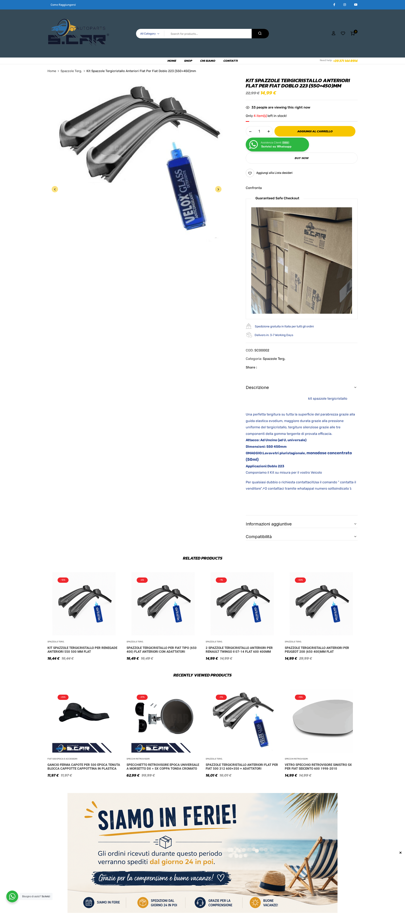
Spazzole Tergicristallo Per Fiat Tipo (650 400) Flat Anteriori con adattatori (162, 650)
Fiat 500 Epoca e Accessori (62, 759)
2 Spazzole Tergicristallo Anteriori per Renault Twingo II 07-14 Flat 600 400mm (239, 650)
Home (51, 71)
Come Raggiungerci (63, 4)
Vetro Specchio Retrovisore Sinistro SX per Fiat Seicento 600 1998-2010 (318, 766)
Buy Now (302, 157)
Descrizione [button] (257, 387)
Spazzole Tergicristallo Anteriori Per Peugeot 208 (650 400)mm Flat (317, 650)
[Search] (260, 33)
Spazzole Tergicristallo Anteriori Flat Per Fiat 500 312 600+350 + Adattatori (242, 766)
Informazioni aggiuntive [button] (269, 523)
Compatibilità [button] (259, 536)
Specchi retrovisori (138, 759)
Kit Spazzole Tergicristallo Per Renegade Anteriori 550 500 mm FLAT (82, 650)
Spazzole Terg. (71, 71)
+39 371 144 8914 (345, 60)
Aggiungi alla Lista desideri (274, 173)
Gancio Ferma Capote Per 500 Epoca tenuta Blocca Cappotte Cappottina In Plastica (83, 766)
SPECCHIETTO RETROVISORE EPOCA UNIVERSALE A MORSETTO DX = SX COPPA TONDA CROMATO (163, 766)
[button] (352, 33)
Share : (251, 367)
